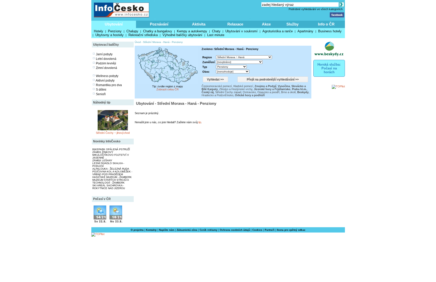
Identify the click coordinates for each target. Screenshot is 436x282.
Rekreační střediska (143, 35)
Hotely (98, 31)
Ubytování (114, 24)
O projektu (137, 229)
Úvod (138, 42)
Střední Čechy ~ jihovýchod (113, 132)
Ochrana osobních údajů (235, 229)
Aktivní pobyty (105, 80)
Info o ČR (326, 24)
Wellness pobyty (107, 76)
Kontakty (151, 229)
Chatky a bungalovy (157, 31)
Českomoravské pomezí (217, 86)
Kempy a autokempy (192, 31)
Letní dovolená (106, 59)
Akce (266, 24)
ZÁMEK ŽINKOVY (102, 152)
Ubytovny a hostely (109, 35)
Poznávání (159, 24)
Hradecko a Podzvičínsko (217, 95)
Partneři (270, 229)
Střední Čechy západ (228, 92)
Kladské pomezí (243, 86)
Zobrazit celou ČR (167, 89)
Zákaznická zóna (187, 229)
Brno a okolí (288, 92)
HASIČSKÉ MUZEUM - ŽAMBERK (112, 177)
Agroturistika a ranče (277, 31)
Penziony (115, 31)
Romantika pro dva (109, 85)
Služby (292, 24)
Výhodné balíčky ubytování (182, 35)
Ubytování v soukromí (241, 31)
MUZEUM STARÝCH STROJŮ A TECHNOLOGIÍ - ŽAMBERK (110, 181)
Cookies (257, 229)
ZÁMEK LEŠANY (102, 160)
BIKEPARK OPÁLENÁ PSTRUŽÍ (111, 149)
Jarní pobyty (104, 54)
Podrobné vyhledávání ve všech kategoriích (316, 9)
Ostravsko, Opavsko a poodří (261, 92)
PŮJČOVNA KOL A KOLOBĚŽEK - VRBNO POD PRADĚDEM (112, 173)
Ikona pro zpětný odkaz (291, 229)
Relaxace (235, 24)
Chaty (216, 31)
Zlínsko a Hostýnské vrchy (235, 89)
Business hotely (330, 31)
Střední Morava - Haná (156, 42)
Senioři (101, 94)
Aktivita (198, 24)
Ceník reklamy (208, 229)
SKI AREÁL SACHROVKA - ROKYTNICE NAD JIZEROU (108, 187)
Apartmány (305, 31)
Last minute (215, 35)
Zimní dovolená (106, 68)
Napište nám (166, 229)
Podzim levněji (106, 63)
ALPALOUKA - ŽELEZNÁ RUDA (110, 168)
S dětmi (101, 89)
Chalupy (132, 31)
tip (199, 122)
